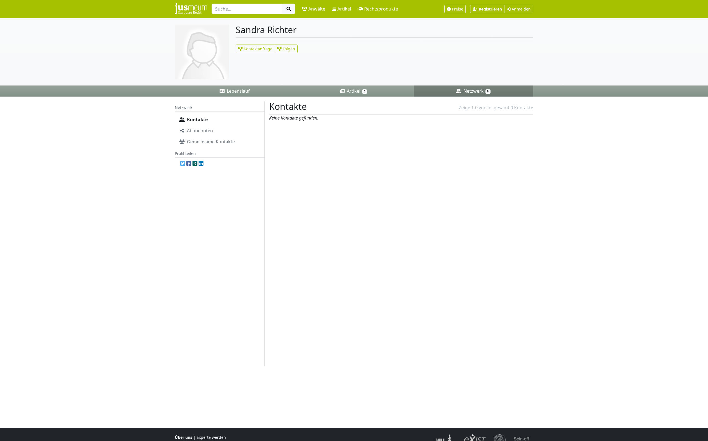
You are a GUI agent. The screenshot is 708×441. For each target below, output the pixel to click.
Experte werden (211, 437)
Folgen (288, 48)
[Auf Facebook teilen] (188, 163)
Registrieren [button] (490, 9)
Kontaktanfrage (257, 48)
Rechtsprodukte (381, 9)
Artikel (344, 9)
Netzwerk (475, 91)
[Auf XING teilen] (194, 163)
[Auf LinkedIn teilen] (201, 163)
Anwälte (316, 9)
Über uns (183, 437)
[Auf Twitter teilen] (182, 163)
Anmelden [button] (521, 9)
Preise (457, 9)
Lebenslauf (238, 91)
